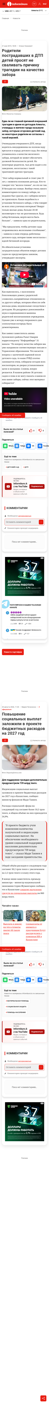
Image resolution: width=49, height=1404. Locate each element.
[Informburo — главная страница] (18, 4)
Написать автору (39, 82)
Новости (16, 18)
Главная (5, 18)
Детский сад (13, 467)
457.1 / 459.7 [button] (12, 11)
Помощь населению (16, 1012)
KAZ (45, 4)
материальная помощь (18, 1001)
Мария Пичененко (29, 707)
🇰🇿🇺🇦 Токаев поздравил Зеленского (25, 630)
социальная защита (16, 1007)
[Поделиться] (43, 1398)
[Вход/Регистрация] (39, 4)
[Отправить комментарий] (41, 522)
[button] (39, 10)
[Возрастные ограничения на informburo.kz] (34, 4)
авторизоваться (24, 516)
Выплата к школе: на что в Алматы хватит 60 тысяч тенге (12, 928)
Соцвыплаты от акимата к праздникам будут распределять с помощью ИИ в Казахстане (35, 931)
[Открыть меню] (4, 4)
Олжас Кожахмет (26, 46)
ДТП (26, 467)
